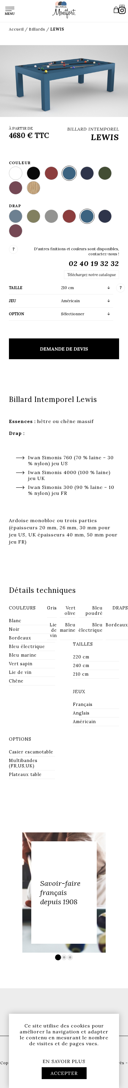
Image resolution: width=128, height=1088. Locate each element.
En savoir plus (64, 1061)
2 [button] (64, 957)
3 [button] (70, 957)
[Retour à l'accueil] (64, 9)
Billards (37, 29)
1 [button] (58, 957)
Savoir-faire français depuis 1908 (60, 892)
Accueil (16, 29)
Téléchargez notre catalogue (91, 274)
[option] (64, 892)
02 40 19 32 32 (94, 263)
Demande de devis (64, 349)
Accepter (64, 1073)
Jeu (12, 300)
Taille (15, 287)
